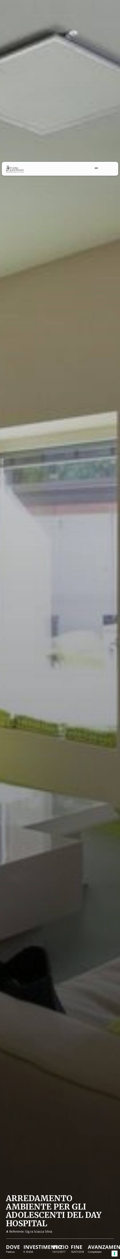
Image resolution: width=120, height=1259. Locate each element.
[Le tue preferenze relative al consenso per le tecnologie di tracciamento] (115, 1254)
